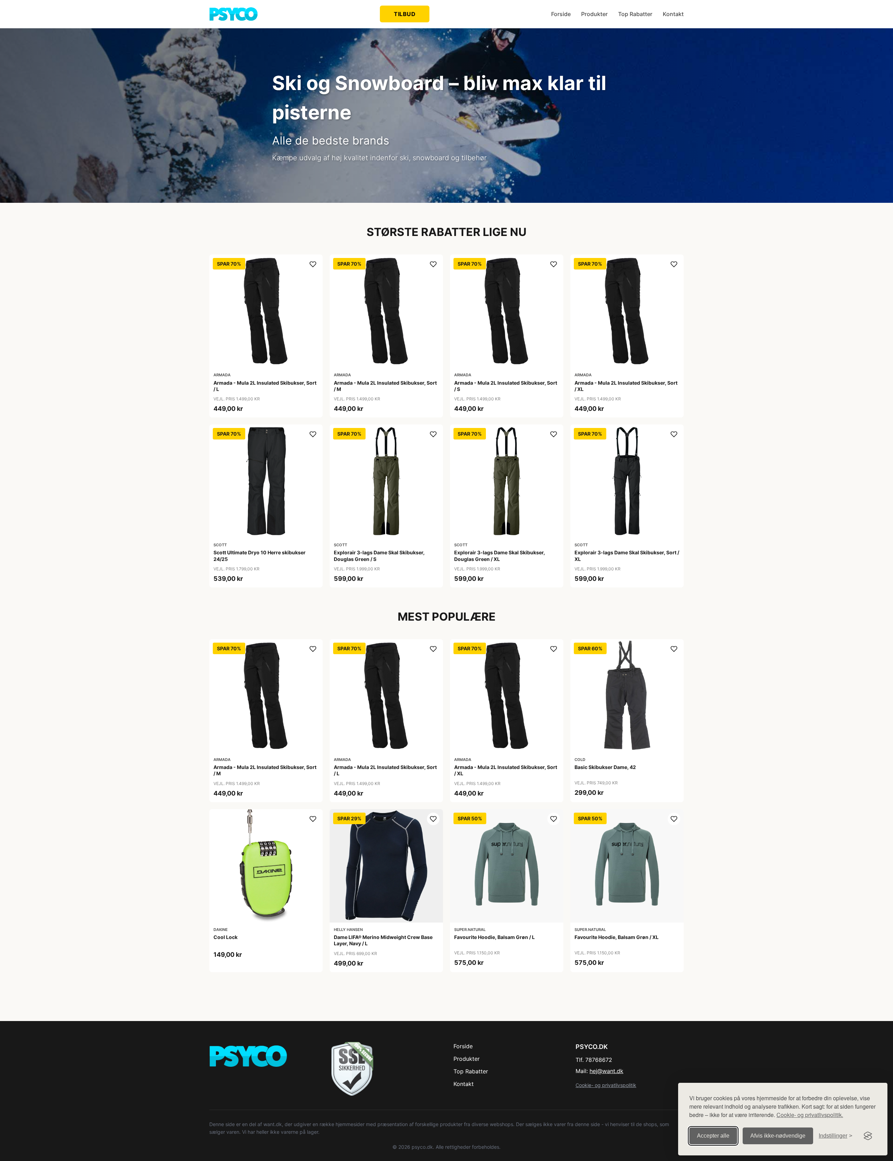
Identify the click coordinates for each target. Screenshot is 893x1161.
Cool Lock (225, 937)
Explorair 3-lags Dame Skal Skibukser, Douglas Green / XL (499, 555)
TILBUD (404, 13)
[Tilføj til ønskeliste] (313, 264)
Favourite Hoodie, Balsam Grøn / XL (617, 937)
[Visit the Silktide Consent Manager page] (868, 1135)
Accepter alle (713, 1136)
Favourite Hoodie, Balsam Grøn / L (494, 937)
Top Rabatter (635, 13)
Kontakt (673, 13)
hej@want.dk (606, 1070)
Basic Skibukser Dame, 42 (605, 767)
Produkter (594, 13)
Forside (561, 13)
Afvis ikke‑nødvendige (777, 1136)
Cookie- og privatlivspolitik (606, 1085)
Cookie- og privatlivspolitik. (809, 1115)
